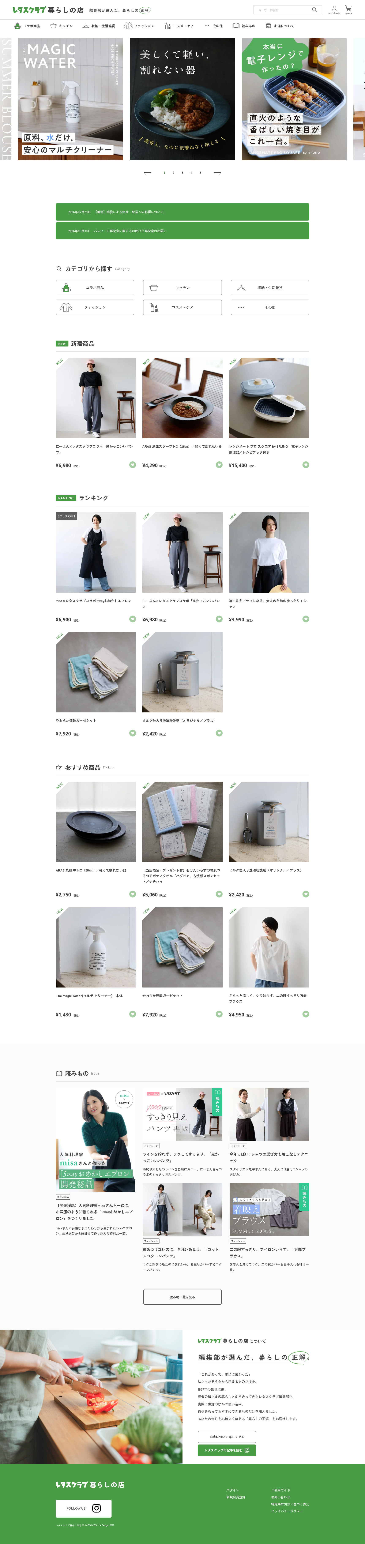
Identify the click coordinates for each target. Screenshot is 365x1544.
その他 (270, 307)
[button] (147, 173)
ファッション (95, 307)
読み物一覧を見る (182, 1297)
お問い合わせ (280, 1497)
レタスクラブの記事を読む (223, 1450)
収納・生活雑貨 (270, 287)
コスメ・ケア (182, 307)
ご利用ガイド (280, 1490)
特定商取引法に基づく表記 (290, 1504)
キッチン (182, 287)
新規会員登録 (235, 1497)
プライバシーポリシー (287, 1511)
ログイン (232, 1490)
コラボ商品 (95, 287)
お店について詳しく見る (227, 1437)
